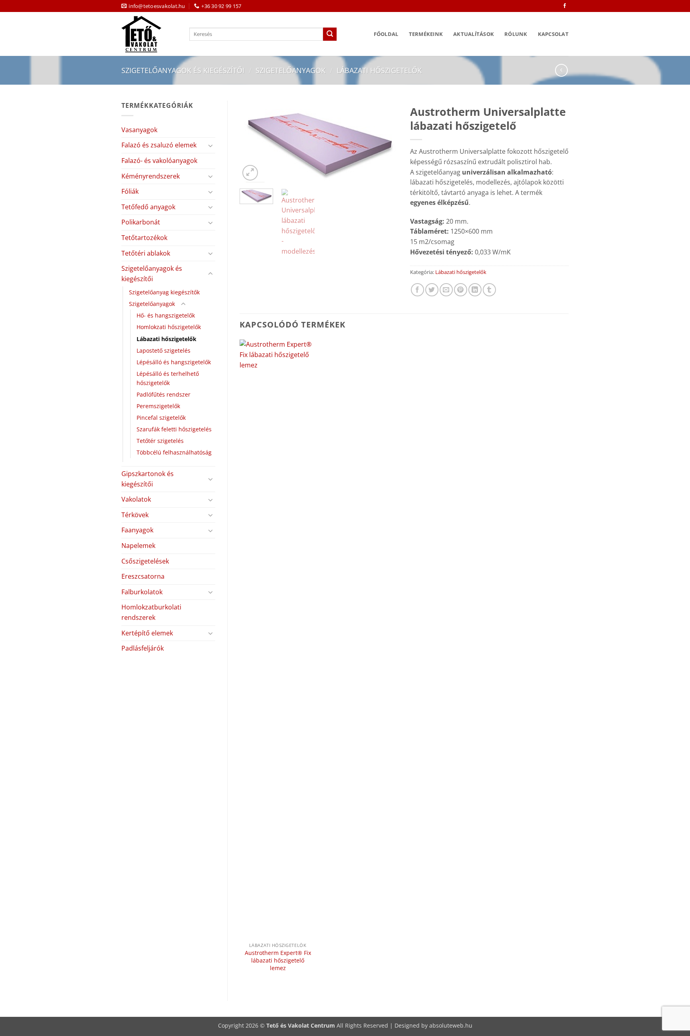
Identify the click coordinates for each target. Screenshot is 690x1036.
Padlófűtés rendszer (163, 394)
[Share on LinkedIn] (475, 289)
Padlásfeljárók (142, 648)
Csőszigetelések (145, 561)
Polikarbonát (140, 222)
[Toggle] (210, 145)
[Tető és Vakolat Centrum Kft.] (149, 34)
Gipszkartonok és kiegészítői (147, 478)
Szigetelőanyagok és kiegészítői (182, 70)
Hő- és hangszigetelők (166, 315)
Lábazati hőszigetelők (379, 70)
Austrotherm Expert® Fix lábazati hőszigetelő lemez (278, 960)
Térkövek (135, 514)
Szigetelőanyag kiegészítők (164, 292)
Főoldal (386, 34)
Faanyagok (137, 530)
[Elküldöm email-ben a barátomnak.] (446, 289)
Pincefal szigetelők (161, 417)
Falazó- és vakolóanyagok (159, 160)
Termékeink (426, 34)
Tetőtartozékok (144, 237)
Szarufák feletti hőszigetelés (174, 429)
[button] (250, 173)
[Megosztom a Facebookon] (417, 289)
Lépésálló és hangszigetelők (174, 362)
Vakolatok (136, 499)
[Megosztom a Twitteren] (431, 289)
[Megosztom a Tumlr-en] (489, 289)
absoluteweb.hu (450, 1025)
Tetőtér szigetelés (160, 441)
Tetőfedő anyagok (148, 206)
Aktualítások (473, 34)
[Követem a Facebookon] (564, 6)
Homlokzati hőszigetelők (169, 327)
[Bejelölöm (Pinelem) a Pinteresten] (460, 289)
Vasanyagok (139, 129)
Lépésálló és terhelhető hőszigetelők (168, 378)
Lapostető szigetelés (163, 350)
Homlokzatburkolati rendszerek (151, 612)
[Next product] (561, 70)
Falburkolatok (142, 591)
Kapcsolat (553, 34)
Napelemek (138, 545)
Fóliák (130, 191)
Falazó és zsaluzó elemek (158, 145)
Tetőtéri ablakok (145, 253)
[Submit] (330, 34)
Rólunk (515, 34)
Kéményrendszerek (150, 176)
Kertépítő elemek (147, 633)
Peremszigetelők (158, 406)
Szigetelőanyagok (290, 70)
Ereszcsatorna (143, 576)
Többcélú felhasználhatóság (174, 452)
